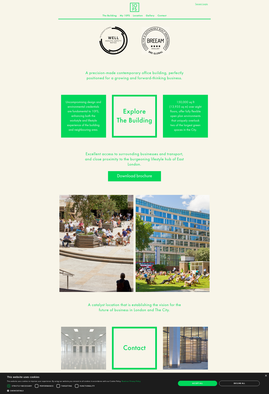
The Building (110, 15)
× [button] (266, 376)
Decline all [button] (239, 383)
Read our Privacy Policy (131, 381)
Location (138, 15)
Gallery (150, 15)
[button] (74, 390)
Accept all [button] (197, 383)
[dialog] (134, 383)
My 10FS (125, 15)
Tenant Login (201, 4)
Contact (162, 15)
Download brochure (134, 176)
